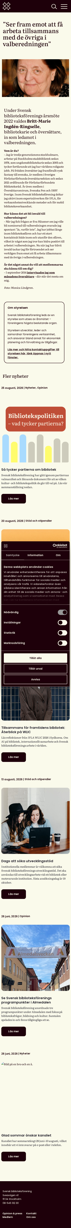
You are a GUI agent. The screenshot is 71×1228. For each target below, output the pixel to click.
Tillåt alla (35, 658)
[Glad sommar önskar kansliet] (35, 1095)
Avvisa (35, 679)
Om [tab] (58, 555)
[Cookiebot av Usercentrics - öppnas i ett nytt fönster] (52, 546)
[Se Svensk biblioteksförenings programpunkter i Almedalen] (35, 958)
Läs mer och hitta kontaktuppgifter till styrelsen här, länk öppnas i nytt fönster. (33, 353)
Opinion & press (12, 1213)
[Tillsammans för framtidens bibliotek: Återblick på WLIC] (35, 687)
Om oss (31, 1217)
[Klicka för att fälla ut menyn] (64, 6)
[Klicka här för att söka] (54, 6)
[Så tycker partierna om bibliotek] (35, 429)
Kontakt (31, 1213)
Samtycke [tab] (13, 555)
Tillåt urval (35, 668)
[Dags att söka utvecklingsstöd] (35, 821)
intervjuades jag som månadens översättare (29, 274)
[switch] (62, 622)
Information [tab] (35, 555)
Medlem (7, 1217)
